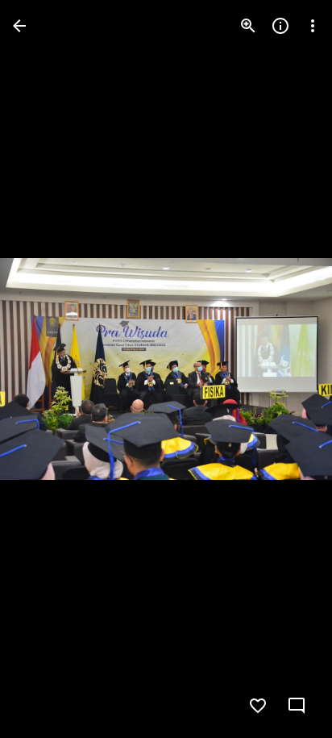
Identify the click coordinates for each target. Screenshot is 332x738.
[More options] (313, 26)
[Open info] (280, 26)
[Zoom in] (248, 26)
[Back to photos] (19, 25)
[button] (45, 369)
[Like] (258, 705)
